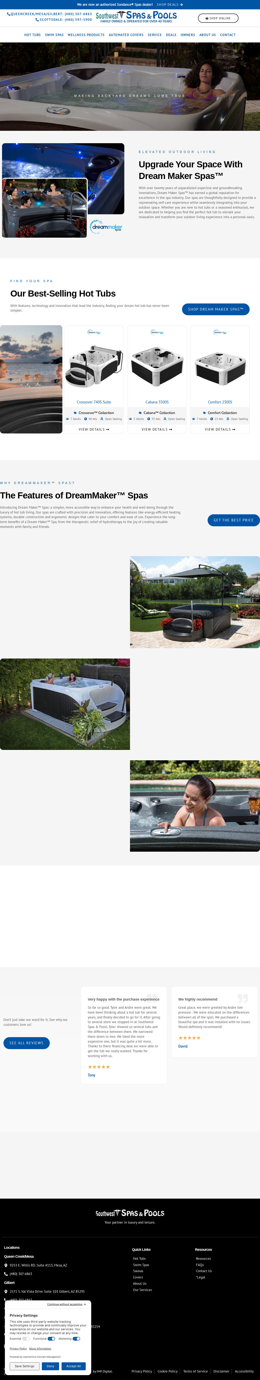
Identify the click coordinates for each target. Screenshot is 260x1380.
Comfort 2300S (220, 402)
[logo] (136, 14)
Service (155, 35)
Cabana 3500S (157, 402)
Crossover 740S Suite (94, 402)
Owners (188, 35)
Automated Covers (126, 35)
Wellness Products (86, 35)
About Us (207, 35)
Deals (171, 35)
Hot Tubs (32, 35)
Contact (228, 35)
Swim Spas (54, 35)
